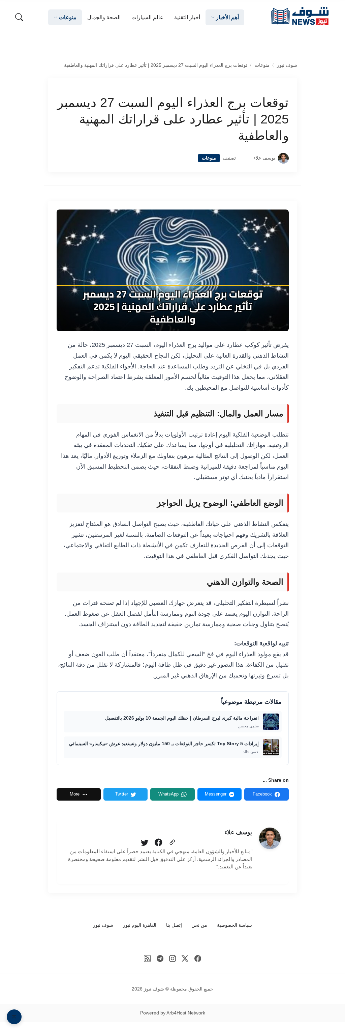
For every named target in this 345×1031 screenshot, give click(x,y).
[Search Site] (19, 17)
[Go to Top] (14, 1016)
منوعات (262, 65)
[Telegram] (160, 959)
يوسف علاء (264, 158)
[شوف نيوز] (299, 16)
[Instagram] (173, 959)
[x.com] (185, 959)
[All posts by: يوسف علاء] (270, 838)
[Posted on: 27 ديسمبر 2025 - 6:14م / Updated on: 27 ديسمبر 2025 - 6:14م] (244, 158)
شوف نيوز (287, 65)
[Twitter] (144, 842)
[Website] (172, 842)
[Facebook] (158, 842)
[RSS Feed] (147, 959)
